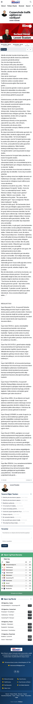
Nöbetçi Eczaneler (8, 679)
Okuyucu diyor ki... (8, 514)
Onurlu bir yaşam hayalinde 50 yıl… (13, 511)
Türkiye (22, 695)
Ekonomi (21, 6)
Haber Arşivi (7, 688)
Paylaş (4, 49)
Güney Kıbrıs (28, 695)
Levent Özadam (14, 20)
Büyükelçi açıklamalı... (9, 503)
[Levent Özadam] (4, 13)
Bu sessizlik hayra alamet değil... (12, 520)
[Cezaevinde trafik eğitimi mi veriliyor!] (16, 33)
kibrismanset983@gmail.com (17, 665)
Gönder (4, 545)
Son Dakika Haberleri (24, 685)
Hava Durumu (22, 679)
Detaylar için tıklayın (16, 593)
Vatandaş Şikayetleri (6, 695)
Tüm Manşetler (8, 685)
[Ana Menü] (1, 2)
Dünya (18, 695)
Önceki (4, 480)
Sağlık (16, 697)
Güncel (3, 6)
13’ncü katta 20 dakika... (10, 506)
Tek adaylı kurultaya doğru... (11, 523)
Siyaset (28, 6)
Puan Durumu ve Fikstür (24, 682)
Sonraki (28, 480)
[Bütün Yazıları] (31, 494)
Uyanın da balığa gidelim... (10, 508)
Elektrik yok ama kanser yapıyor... (12, 497)
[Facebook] (15, 671)
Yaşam (14, 695)
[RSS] (18, 671)
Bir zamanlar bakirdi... (9, 517)
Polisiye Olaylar (12, 6)
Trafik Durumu (7, 682)
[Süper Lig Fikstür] (31, 599)
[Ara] (30, 2)
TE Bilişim (20, 701)
